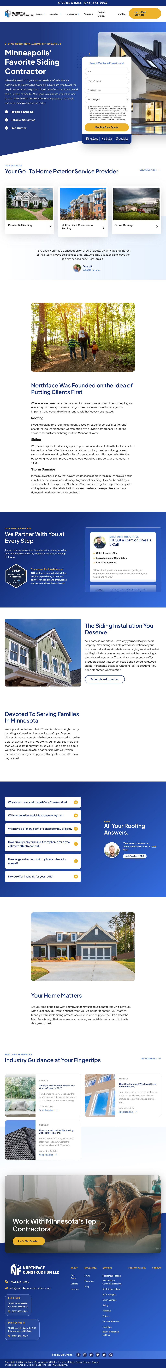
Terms (64, 1364)
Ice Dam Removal (110, 1321)
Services (54, 14)
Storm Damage (109, 1300)
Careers (74, 1284)
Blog (86, 1286)
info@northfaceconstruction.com (30, 1288)
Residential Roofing (111, 1276)
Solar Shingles (109, 1294)
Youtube (88, 14)
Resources (90, 1268)
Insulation (107, 1327)
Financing (89, 1281)
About (39, 14)
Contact (122, 14)
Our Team (73, 1277)
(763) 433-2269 (96, 3)
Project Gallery (137, 1268)
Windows (106, 1311)
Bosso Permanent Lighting (110, 1333)
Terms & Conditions (107, 119)
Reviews (75, 1289)
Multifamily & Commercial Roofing (111, 1282)
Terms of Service (91, 1362)
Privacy (55, 1364)
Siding (105, 1305)
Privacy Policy (120, 119)
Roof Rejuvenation (111, 1289)
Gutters (105, 1316)
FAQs (87, 1276)
